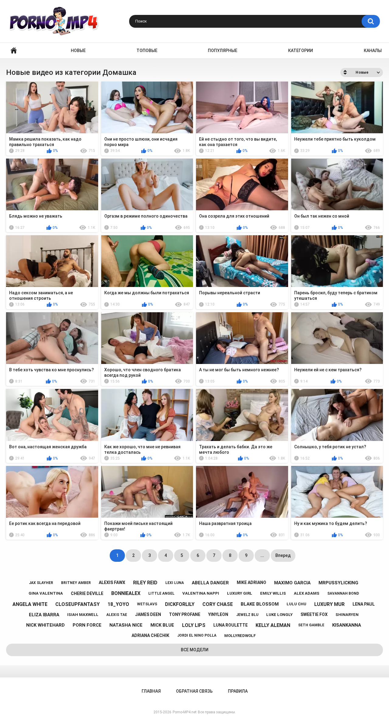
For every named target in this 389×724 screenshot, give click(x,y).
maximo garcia (292, 583)
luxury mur (329, 604)
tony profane (184, 614)
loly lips (193, 625)
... (262, 555)
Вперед (283, 555)
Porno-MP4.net (185, 712)
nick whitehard (45, 625)
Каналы (373, 50)
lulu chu (296, 604)
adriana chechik (150, 635)
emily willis (273, 593)
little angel (161, 593)
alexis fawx (112, 582)
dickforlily (179, 604)
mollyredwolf (240, 635)
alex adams (306, 593)
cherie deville (87, 593)
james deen (148, 614)
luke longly (279, 614)
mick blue (162, 625)
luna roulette (230, 625)
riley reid (145, 583)
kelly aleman (273, 625)
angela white (29, 604)
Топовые (146, 50)
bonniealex (125, 593)
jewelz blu (247, 615)
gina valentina (46, 593)
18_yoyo (118, 604)
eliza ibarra (44, 614)
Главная (13, 50)
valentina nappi (200, 593)
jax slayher (41, 583)
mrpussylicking (338, 583)
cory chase (217, 604)
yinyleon (218, 614)
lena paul (364, 604)
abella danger (210, 583)
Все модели (194, 649)
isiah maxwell (82, 614)
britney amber (76, 583)
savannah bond (343, 593)
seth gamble (311, 625)
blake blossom (260, 604)
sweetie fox (314, 614)
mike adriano (251, 582)
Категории (300, 50)
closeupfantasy (77, 604)
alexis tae (116, 615)
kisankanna (346, 625)
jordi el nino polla (196, 635)
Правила (238, 691)
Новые (78, 50)
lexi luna (174, 583)
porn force (87, 625)
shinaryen (347, 614)
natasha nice (126, 625)
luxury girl (239, 593)
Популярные (222, 50)
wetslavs (147, 604)
